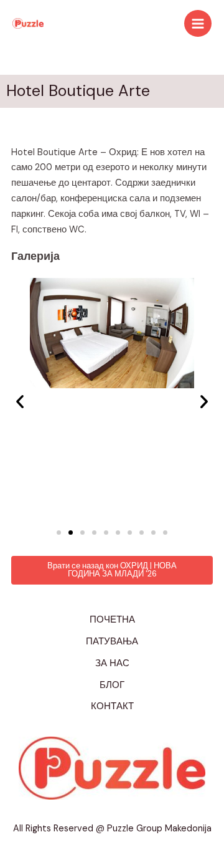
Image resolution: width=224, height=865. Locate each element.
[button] (20, 401)
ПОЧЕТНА (112, 620)
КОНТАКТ (112, 706)
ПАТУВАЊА (112, 642)
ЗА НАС (112, 663)
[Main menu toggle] (198, 23)
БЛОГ (112, 685)
